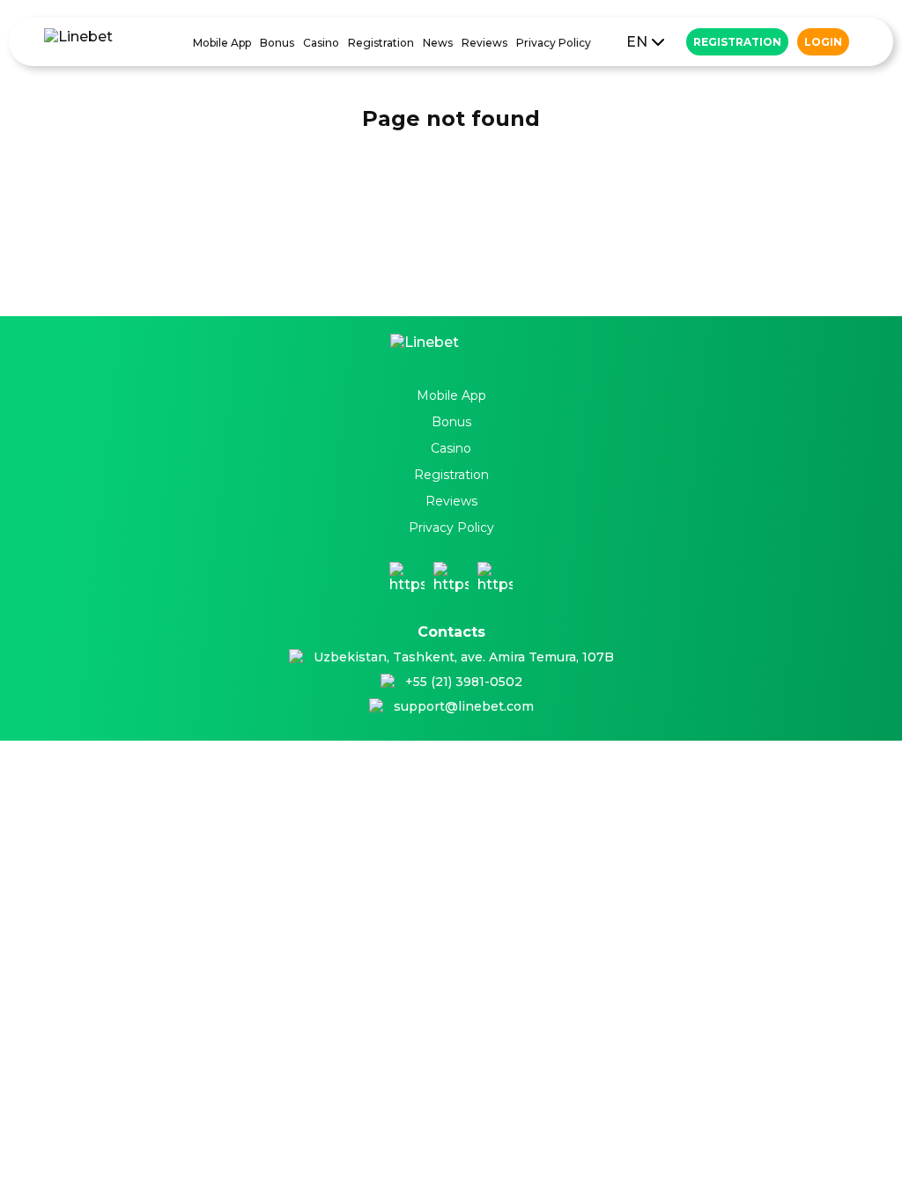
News (438, 42)
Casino (321, 42)
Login (823, 41)
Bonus (277, 42)
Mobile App (222, 42)
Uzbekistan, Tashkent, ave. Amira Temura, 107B (464, 657)
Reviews (484, 42)
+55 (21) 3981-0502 (463, 682)
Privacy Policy (553, 42)
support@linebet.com (464, 706)
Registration (381, 42)
